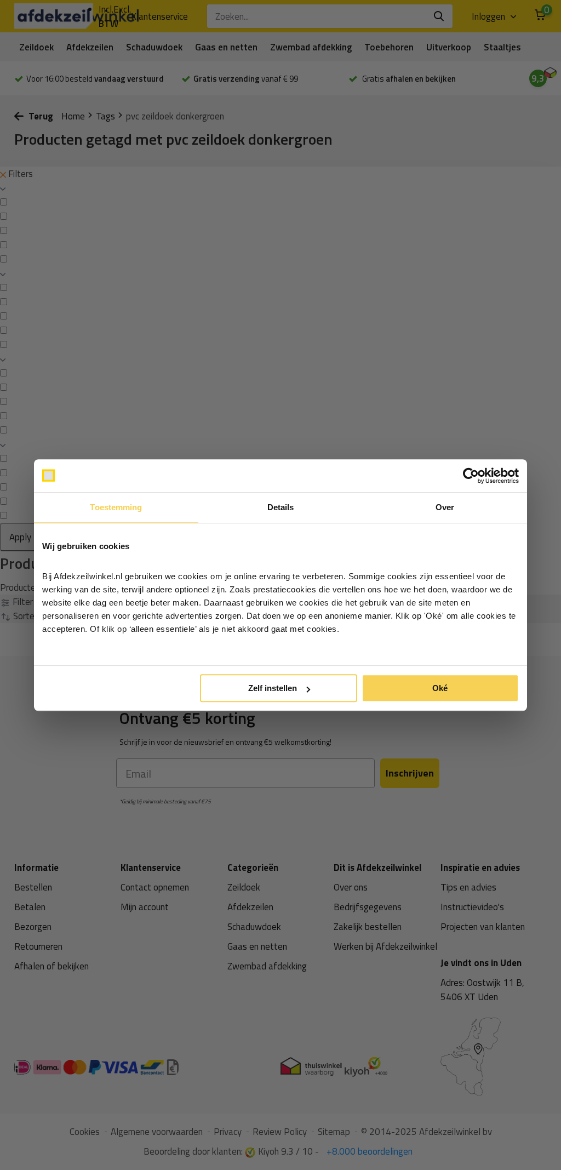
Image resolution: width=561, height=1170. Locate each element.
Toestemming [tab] (116, 507)
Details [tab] (280, 507)
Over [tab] (445, 507)
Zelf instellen (272, 688)
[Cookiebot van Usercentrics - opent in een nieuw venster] (471, 475)
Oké (440, 688)
